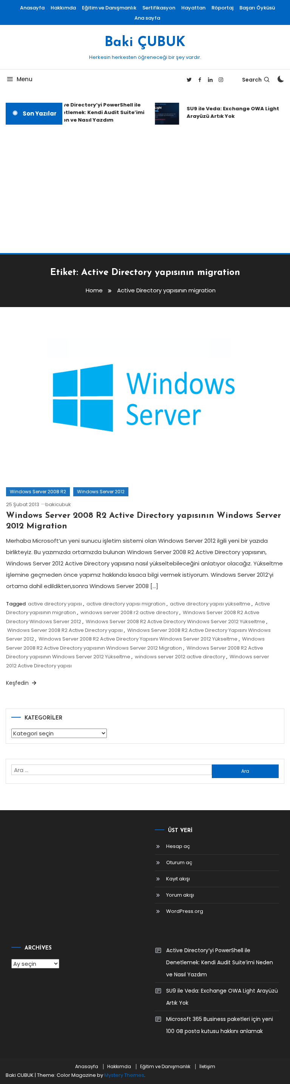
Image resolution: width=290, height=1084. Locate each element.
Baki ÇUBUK (145, 42)
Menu (24, 79)
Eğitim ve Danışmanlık (109, 7)
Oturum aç (179, 862)
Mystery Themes (124, 1075)
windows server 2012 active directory (180, 656)
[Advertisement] (145, 189)
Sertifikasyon (158, 7)
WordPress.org (184, 911)
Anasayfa (32, 7)
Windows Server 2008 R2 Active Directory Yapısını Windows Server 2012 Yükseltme (138, 638)
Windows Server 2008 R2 (38, 491)
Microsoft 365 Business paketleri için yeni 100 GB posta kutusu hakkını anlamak (219, 1025)
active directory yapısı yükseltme (210, 603)
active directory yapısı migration (125, 603)
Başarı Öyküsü (257, 7)
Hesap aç (178, 846)
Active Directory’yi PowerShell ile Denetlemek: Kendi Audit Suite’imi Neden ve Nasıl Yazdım (95, 112)
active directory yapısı (55, 603)
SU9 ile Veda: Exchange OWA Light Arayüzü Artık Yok (230, 112)
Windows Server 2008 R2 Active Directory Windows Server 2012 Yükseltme (175, 621)
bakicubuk (58, 504)
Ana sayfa (147, 18)
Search (252, 79)
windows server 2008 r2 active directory (129, 612)
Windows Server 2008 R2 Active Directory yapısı (65, 630)
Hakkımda (63, 7)
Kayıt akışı (178, 878)
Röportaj (222, 7)
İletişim (207, 1066)
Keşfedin (18, 683)
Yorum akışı (180, 895)
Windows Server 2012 (101, 491)
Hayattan (193, 7)
